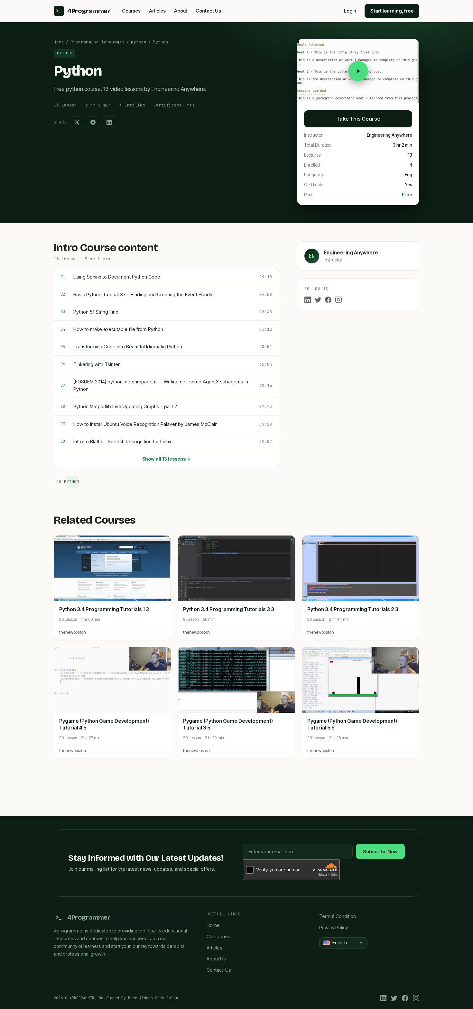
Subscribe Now (380, 851)
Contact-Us (219, 970)
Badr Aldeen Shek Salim (153, 998)
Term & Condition (337, 916)
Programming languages (97, 42)
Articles (157, 11)
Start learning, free (391, 11)
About (180, 11)
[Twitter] (318, 300)
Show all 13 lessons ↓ (166, 459)
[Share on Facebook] (93, 122)
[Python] (358, 71)
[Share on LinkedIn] (109, 122)
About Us (216, 958)
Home (59, 42)
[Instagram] (338, 300)
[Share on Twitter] (77, 122)
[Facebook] (328, 300)
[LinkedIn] (307, 300)
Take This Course (358, 118)
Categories (218, 936)
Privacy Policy (333, 927)
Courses (131, 11)
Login (350, 11)
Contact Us (208, 11)
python (138, 42)
